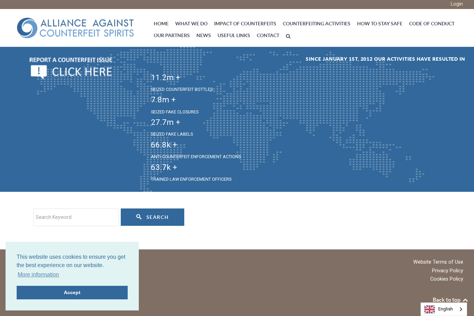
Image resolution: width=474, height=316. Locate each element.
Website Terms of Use (438, 262)
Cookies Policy (446, 279)
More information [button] (38, 274)
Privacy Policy (447, 271)
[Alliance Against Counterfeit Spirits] (75, 27)
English (445, 308)
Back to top (447, 300)
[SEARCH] (289, 36)
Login (457, 4)
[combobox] (444, 309)
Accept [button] (72, 292)
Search (157, 217)
